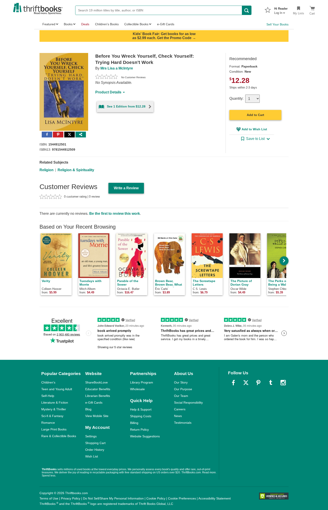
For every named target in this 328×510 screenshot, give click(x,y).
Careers (179, 409)
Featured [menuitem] (48, 24)
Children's (48, 382)
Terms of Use (48, 498)
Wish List (91, 456)
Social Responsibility (188, 402)
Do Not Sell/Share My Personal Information (113, 498)
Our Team (181, 396)
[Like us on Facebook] (233, 382)
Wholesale (137, 389)
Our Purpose (183, 389)
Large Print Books (53, 429)
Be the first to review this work (114, 213)
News (178, 416)
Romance (48, 422)
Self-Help (47, 396)
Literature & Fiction (54, 402)
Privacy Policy (70, 498)
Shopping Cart (95, 443)
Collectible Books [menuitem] (136, 24)
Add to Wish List (254, 129)
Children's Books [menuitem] (107, 24)
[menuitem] (281, 9)
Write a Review (126, 188)
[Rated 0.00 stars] (106, 77)
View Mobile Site (96, 416)
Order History (94, 449)
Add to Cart (255, 115)
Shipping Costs (140, 416)
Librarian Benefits (97, 396)
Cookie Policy (155, 498)
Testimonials (182, 422)
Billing (134, 423)
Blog (88, 409)
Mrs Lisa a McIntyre (116, 68)
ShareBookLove (96, 382)
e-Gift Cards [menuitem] (165, 24)
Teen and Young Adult (56, 389)
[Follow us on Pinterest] (258, 382)
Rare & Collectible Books (58, 436)
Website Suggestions (145, 436)
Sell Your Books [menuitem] (277, 24)
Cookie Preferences (182, 498)
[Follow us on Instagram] (283, 382)
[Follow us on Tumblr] (270, 382)
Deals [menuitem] (85, 24)
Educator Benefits (97, 389)
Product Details (108, 92)
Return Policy (139, 429)
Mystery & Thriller (53, 409)
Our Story (181, 382)
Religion (46, 170)
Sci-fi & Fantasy (52, 416)
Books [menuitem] (68, 24)
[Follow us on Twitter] (246, 382)
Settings (91, 436)
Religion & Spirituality (76, 170)
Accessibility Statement (214, 498)
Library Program (141, 382)
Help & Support (141, 409)
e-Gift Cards (93, 402)
